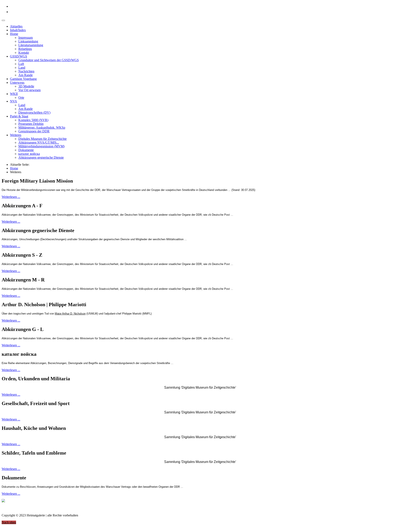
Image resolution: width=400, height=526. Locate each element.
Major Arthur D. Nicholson (70, 313)
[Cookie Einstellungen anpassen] (3, 501)
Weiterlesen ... (11, 197)
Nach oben (9, 522)
